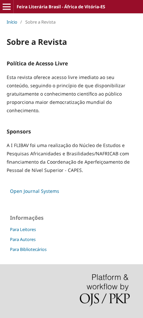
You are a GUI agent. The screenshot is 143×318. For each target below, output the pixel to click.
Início (12, 22)
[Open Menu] (6, 6)
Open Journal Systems (34, 191)
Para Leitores (23, 229)
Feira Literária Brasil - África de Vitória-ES (61, 7)
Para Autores (23, 239)
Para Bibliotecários (28, 249)
